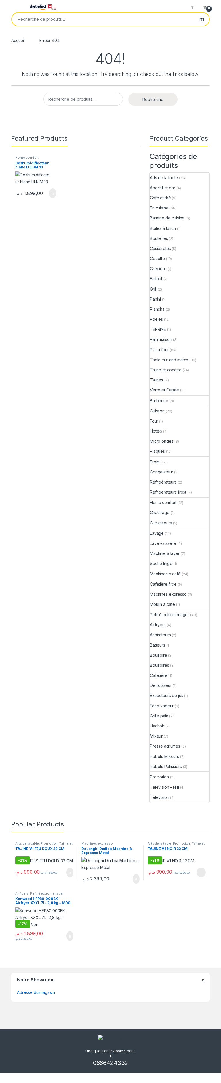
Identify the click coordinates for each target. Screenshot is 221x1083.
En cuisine (159, 207)
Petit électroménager (169, 614)
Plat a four (159, 349)
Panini (155, 299)
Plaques (157, 451)
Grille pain (159, 715)
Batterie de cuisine (167, 217)
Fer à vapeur (162, 705)
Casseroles (160, 248)
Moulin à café (162, 604)
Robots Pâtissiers (166, 766)
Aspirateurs (160, 634)
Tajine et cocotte (166, 369)
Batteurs (157, 645)
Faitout (156, 278)
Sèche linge (161, 563)
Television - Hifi (164, 787)
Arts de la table (164, 177)
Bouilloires (159, 665)
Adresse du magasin (36, 992)
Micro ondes (161, 441)
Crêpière (158, 268)
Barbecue (159, 400)
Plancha (157, 309)
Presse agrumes (165, 746)
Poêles (156, 319)
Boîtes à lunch (163, 228)
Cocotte (157, 258)
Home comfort (27, 158)
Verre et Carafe (164, 389)
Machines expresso (168, 594)
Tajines (156, 379)
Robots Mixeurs (164, 756)
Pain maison (161, 339)
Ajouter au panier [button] (49, 193)
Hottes (156, 431)
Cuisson (157, 410)
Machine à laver (165, 553)
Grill (153, 288)
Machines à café (165, 573)
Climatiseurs (161, 522)
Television (159, 797)
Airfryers (158, 624)
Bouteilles (159, 238)
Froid (154, 461)
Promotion (159, 776)
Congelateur (161, 471)
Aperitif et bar (162, 187)
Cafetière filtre (163, 584)
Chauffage (159, 512)
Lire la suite (201, 872)
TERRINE (158, 329)
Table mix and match (169, 359)
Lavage (157, 533)
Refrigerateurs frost (168, 492)
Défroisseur (161, 685)
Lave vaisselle (163, 543)
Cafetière (158, 675)
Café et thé (160, 197)
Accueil (18, 40)
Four (154, 421)
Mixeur (156, 736)
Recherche (202, 19)
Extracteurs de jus (166, 695)
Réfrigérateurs (163, 482)
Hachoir (157, 725)
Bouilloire (158, 655)
